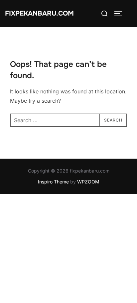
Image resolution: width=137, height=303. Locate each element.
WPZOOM (88, 181)
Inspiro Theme (53, 181)
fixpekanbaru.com (39, 13)
